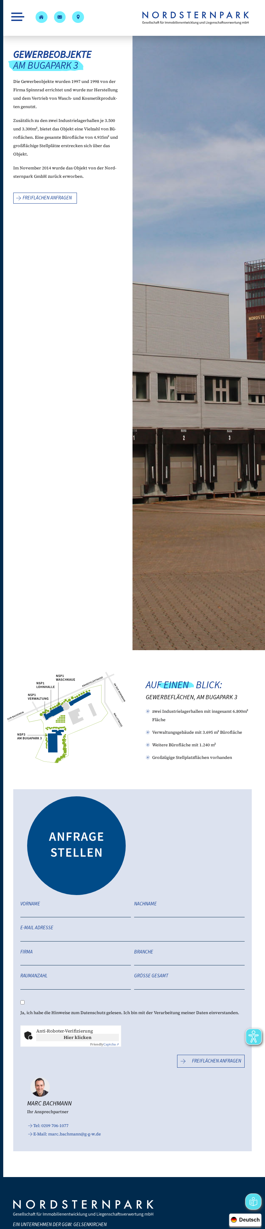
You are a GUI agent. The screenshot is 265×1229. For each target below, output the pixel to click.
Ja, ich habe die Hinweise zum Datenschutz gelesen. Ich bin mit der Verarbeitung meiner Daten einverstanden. (129, 1012)
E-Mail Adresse (36, 928)
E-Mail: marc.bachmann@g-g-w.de (67, 1134)
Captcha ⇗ (104, 1044)
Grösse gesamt (151, 976)
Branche (143, 952)
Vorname (30, 904)
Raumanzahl (34, 976)
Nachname (145, 904)
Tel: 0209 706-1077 (51, 1125)
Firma (26, 952)
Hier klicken (77, 1037)
